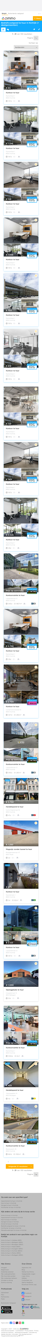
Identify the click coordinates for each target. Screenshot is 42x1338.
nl (39, 13)
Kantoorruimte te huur (15, 595)
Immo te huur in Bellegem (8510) (12, 1242)
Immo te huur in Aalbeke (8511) (11, 1240)
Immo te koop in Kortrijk (9, 1215)
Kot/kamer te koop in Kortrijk (11, 1228)
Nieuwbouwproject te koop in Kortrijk (13, 1230)
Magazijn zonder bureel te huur (19, 849)
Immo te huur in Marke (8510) (11, 1253)
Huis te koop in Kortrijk (9, 1219)
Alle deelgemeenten (25, 1334)
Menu (38, 18)
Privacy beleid (29, 1330)
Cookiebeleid (19, 1330)
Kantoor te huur (12, 93)
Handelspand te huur (14, 807)
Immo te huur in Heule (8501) (10, 1246)
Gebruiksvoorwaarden (8, 1330)
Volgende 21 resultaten (18, 1166)
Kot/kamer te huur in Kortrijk (11, 1207)
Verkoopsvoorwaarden (21, 1332)
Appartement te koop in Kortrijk (12, 1217)
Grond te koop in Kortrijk (9, 1224)
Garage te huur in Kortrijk (9, 1205)
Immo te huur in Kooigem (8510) (12, 1249)
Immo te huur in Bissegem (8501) (12, 1244)
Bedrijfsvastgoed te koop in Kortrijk (13, 1226)
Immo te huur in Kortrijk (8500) (11, 1251)
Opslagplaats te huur (15, 990)
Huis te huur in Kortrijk (8, 1203)
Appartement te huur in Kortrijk (11, 1201)
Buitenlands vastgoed (16, 13)
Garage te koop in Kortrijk (10, 1222)
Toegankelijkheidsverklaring (9, 1336)
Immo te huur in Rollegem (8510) (12, 1255)
